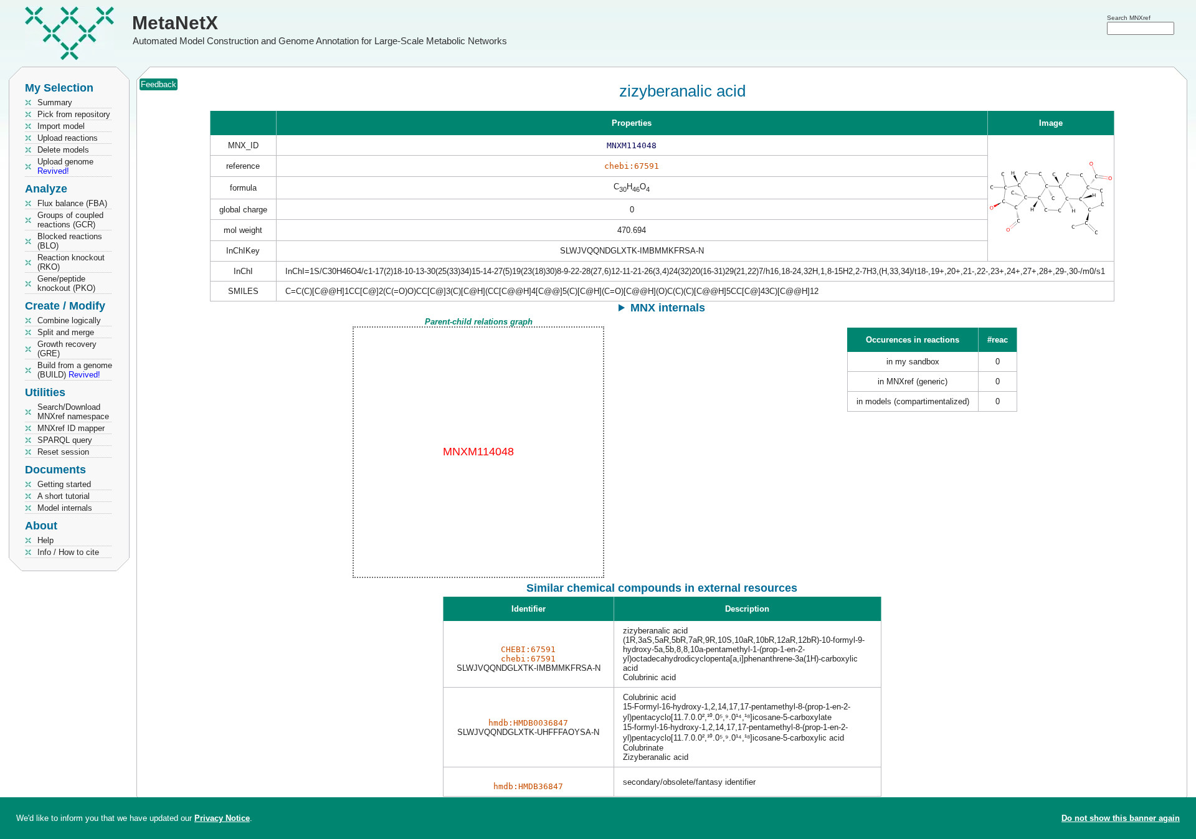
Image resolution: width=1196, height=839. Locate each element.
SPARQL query (64, 440)
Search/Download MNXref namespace (73, 411)
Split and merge (65, 332)
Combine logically (69, 320)
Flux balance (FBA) (72, 203)
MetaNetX (175, 22)
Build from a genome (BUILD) (74, 370)
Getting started (64, 484)
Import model (61, 126)
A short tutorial (63, 496)
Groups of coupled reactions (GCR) (70, 220)
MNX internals (667, 307)
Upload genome (65, 166)
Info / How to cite (68, 552)
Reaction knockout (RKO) (71, 262)
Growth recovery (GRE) (67, 348)
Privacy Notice (222, 818)
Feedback (158, 84)
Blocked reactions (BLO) (69, 241)
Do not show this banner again (1120, 818)
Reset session (63, 452)
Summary (54, 102)
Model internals (64, 508)
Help (45, 540)
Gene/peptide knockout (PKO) (66, 283)
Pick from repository (73, 114)
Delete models (63, 149)
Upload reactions (67, 138)
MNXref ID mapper (71, 428)
